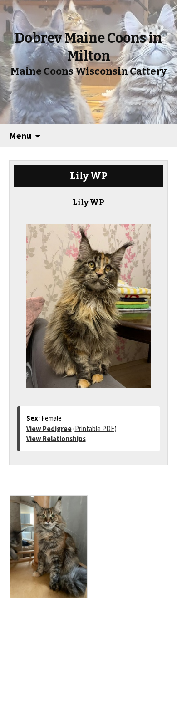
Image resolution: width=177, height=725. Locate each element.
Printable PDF (94, 428)
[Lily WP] (88, 301)
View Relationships (56, 438)
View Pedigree (49, 428)
